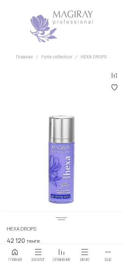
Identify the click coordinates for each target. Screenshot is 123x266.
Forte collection (56, 56)
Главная (24, 56)
